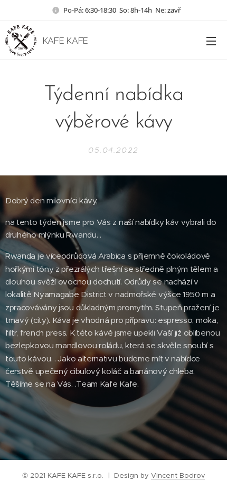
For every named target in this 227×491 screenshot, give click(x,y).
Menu (211, 40)
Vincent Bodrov (178, 475)
